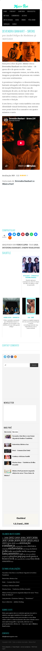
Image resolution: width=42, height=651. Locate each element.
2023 (36, 245)
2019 (17, 540)
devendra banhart (11, 248)
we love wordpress (25, 646)
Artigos (6, 15)
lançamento (10, 553)
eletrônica (31, 546)
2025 (14, 543)
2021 (30, 540)
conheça (8, 546)
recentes (7, 432)
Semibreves (15, 15)
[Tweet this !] (14, 234)
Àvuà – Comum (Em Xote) (10, 582)
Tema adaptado (6, 646)
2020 (23, 540)
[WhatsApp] (31, 234)
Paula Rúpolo (16, 646)
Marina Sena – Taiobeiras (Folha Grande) (16, 589)
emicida (5, 549)
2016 (35, 537)
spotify (20, 559)
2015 (29, 537)
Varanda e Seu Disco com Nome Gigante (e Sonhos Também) (19, 574)
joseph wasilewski (31, 248)
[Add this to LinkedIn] (18, 234)
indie (5, 551)
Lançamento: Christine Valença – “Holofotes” (17, 598)
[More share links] (10, 237)
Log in (3, 648)
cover (25, 546)
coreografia (19, 546)
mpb (21, 554)
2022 (36, 540)
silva (16, 559)
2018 (11, 540)
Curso (14, 24)
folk (24, 549)
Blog (17, 20)
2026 (17, 543)
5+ (3, 538)
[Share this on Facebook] (10, 234)
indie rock (21, 551)
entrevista (15, 548)
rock (11, 558)
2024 (9, 543)
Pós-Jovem (31, 20)
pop (20, 556)
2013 (17, 537)
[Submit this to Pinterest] (23, 234)
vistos (15, 432)
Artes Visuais (8, 20)
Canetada (21, 11)
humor (34, 549)
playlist (13, 556)
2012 (12, 537)
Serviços (6, 24)
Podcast (13, 11)
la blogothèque (31, 551)
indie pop (12, 551)
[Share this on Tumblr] (27, 234)
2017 (5, 540)
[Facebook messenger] (35, 234)
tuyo (12, 561)
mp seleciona (27, 554)
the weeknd (26, 559)
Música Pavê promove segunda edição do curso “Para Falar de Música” (20, 594)
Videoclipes (31, 11)
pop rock (26, 556)
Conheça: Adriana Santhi (10, 585)
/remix (23, 20)
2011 (6, 538)
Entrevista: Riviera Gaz (9, 578)
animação (25, 543)
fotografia (28, 549)
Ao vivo (24, 15)
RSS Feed (34, 646)
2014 (23, 537)
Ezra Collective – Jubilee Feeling (13, 602)
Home (5, 11)
